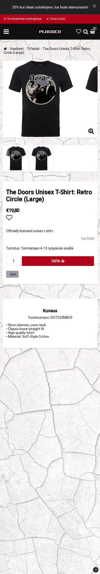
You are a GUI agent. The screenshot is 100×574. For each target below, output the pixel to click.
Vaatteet (17, 49)
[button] (78, 31)
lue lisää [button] (88, 238)
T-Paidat (33, 49)
